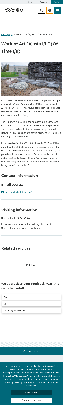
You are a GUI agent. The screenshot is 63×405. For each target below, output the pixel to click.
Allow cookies (31, 392)
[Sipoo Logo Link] (14, 12)
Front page (6, 34)
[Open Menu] (57, 10)
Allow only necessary (31, 400)
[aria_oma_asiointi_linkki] (49, 10)
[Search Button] (41, 10)
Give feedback (30, 351)
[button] (31, 297)
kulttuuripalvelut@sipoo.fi (19, 192)
